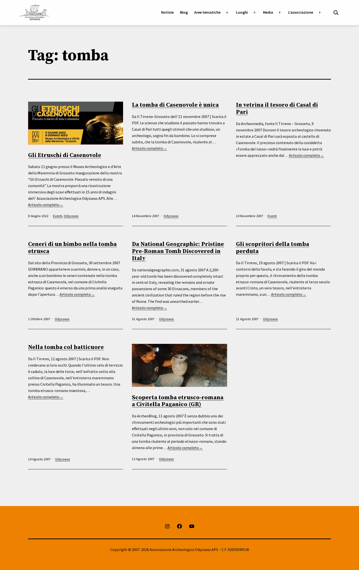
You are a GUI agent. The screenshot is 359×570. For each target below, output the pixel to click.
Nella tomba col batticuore (66, 347)
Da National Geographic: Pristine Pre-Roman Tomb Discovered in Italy (178, 251)
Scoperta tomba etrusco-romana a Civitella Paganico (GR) (177, 401)
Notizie (167, 12)
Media (268, 12)
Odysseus (71, 216)
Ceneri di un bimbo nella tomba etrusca (72, 248)
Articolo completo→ (45, 204)
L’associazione (300, 12)
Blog (184, 12)
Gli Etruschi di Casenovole (64, 155)
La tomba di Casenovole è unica (175, 105)
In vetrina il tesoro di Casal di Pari (277, 108)
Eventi (57, 216)
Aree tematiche (207, 12)
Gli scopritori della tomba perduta (272, 248)
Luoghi (242, 12)
